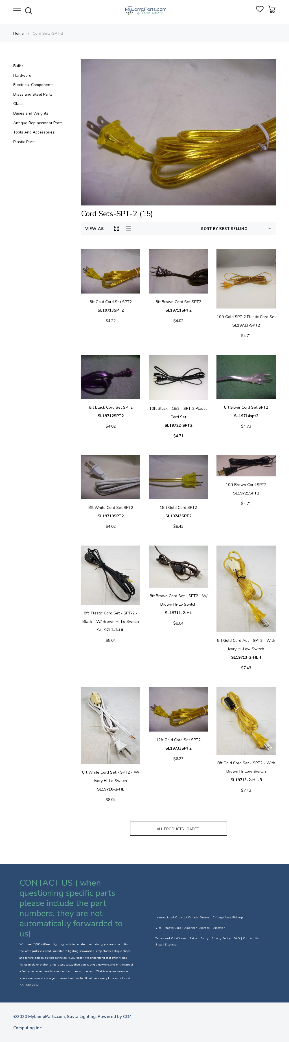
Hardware (22, 75)
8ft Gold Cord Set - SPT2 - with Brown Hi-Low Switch (246, 771)
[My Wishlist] (259, 11)
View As (94, 228)
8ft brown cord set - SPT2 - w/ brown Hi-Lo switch (178, 604)
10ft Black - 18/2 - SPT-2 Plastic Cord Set (178, 417)
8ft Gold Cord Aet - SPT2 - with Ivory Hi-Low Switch (246, 649)
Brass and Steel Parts (32, 94)
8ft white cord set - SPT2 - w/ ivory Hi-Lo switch (110, 781)
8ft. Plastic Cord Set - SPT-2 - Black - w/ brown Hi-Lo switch (110, 621)
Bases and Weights (30, 113)
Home (18, 33)
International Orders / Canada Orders (183, 918)
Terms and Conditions (171, 938)
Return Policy (199, 938)
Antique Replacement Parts (38, 123)
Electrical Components (33, 84)
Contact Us (251, 938)
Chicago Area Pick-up (228, 918)
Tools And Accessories (33, 132)
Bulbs (18, 66)
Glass (18, 103)
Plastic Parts (24, 142)
